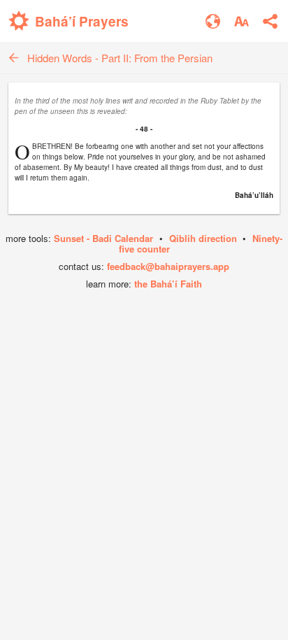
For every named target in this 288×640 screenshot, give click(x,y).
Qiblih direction (203, 238)
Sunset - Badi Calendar (103, 238)
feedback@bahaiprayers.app (168, 266)
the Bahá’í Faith (168, 283)
